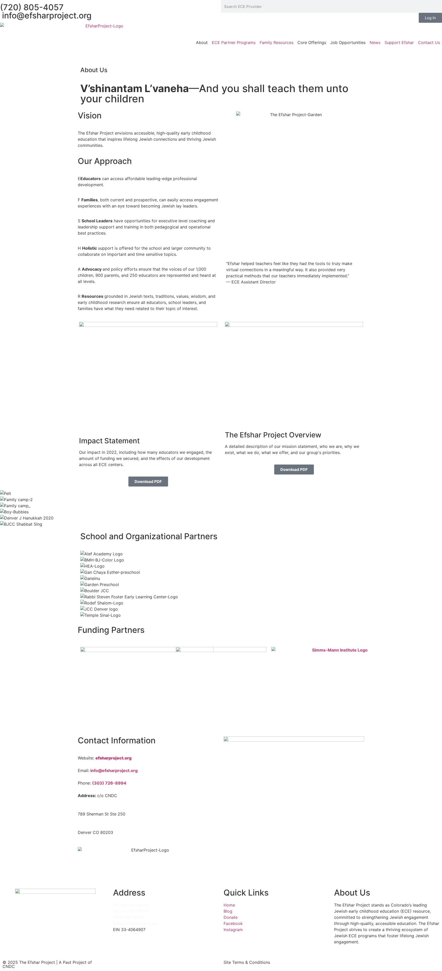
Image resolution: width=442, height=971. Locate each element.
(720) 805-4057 (32, 7)
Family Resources (276, 42)
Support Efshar (399, 42)
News (375, 42)
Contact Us (429, 42)
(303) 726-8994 (109, 783)
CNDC (9, 966)
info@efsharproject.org (46, 15)
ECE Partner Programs (234, 42)
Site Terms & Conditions (247, 962)
